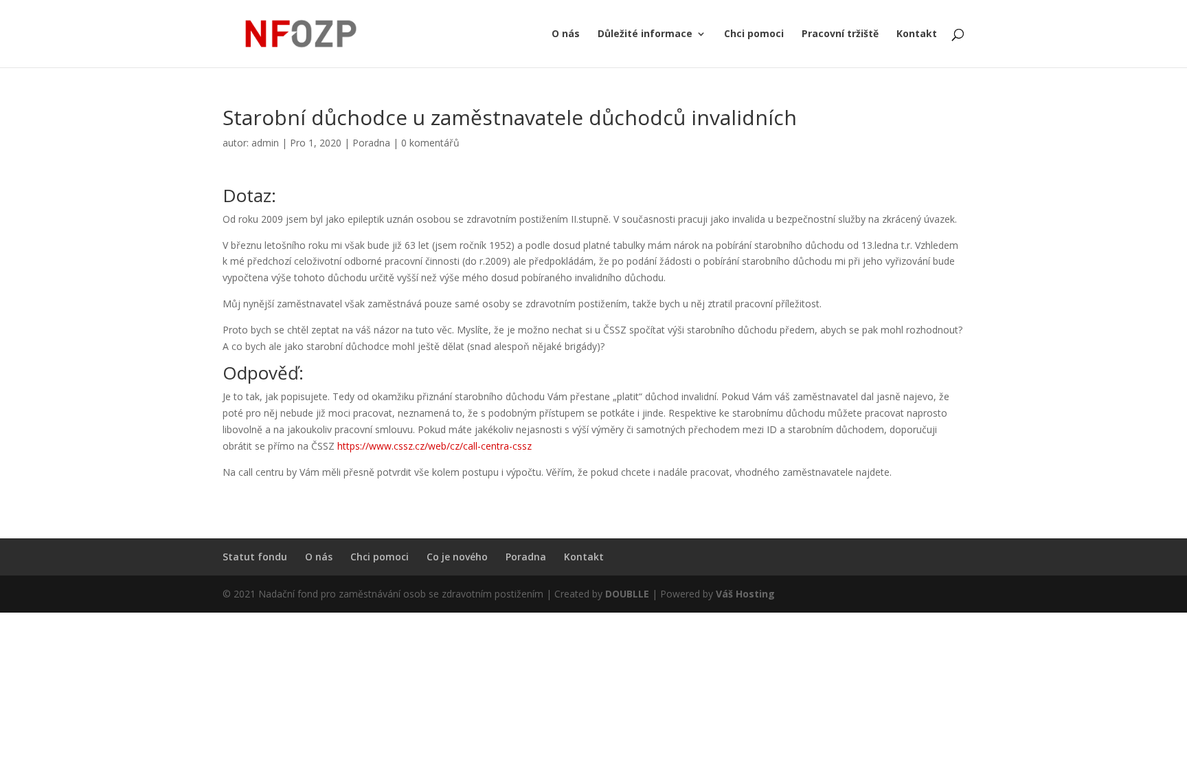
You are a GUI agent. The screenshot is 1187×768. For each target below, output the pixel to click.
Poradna (371, 142)
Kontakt (916, 34)
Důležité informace (645, 34)
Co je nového (457, 556)
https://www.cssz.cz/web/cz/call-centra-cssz (434, 445)
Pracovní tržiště (840, 34)
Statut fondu (255, 556)
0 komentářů (430, 142)
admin (265, 142)
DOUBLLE (628, 593)
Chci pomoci (754, 34)
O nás (566, 34)
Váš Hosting (745, 593)
